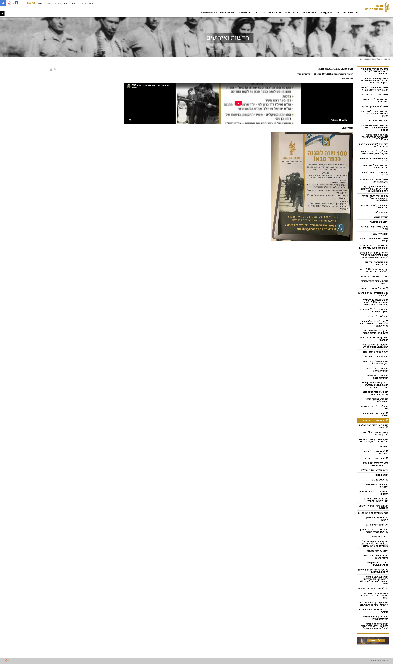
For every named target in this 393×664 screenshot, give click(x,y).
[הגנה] (378, 7)
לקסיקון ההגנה (326, 12)
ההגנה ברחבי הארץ (244, 12)
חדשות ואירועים (77, 3)
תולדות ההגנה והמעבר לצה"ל (346, 12)
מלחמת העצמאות (291, 12)
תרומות (31, 3)
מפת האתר (385, 661)
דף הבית (387, 59)
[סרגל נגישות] (2, 13)
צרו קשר (40, 3)
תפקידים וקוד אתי (309, 12)
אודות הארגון (91, 3)
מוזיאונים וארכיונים (209, 12)
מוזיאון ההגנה (51, 3)
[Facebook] (50, 69)
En (23, 3)
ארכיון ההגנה (64, 3)
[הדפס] (54, 69)
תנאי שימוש (375, 661)
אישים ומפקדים (274, 12)
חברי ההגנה (260, 12)
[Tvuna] (6, 660)
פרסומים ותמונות (227, 12)
